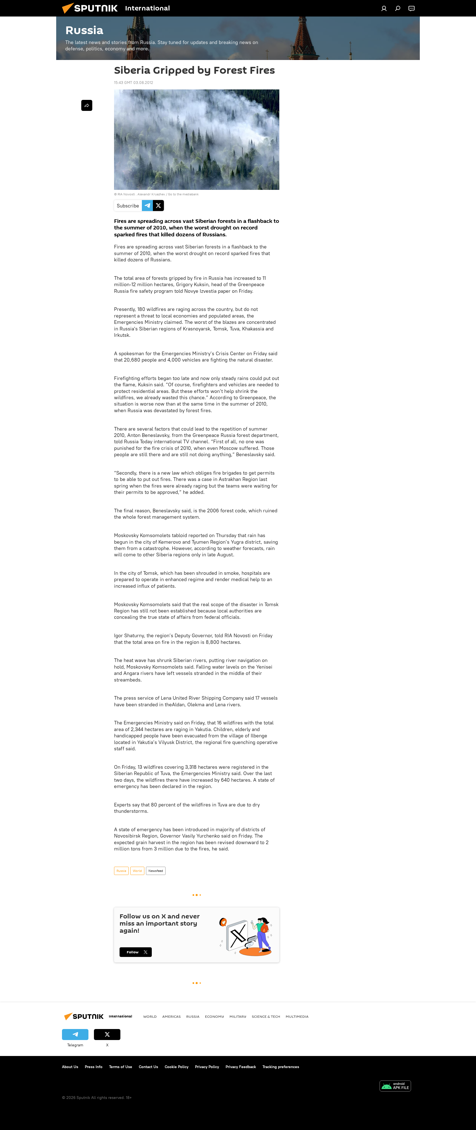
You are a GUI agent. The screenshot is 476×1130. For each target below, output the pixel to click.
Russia (121, 871)
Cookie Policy (176, 1066)
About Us (70, 1066)
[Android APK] (395, 1086)
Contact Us (148, 1066)
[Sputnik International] (92, 15)
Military (237, 1016)
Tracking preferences (281, 1066)
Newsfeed (155, 871)
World (137, 871)
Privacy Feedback (241, 1066)
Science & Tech (266, 1016)
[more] (86, 105)
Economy (214, 1016)
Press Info (93, 1066)
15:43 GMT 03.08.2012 (133, 82)
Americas (171, 1016)
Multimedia (297, 1016)
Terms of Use (120, 1066)
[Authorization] (384, 8)
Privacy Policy (207, 1066)
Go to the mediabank (183, 194)
